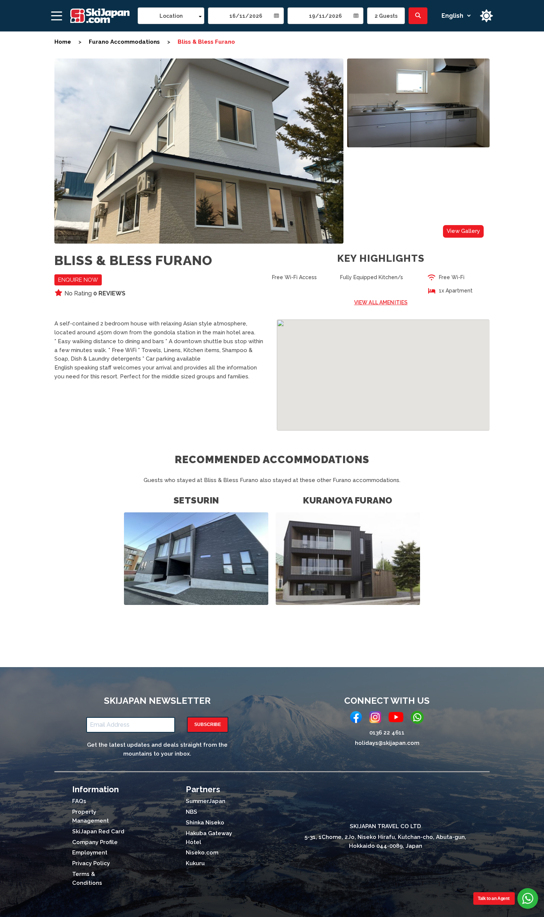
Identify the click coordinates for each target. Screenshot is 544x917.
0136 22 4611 (386, 732)
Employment (89, 852)
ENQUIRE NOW (78, 280)
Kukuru (195, 863)
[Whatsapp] (417, 719)
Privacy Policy (91, 863)
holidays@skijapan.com (387, 743)
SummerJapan (205, 801)
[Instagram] (375, 718)
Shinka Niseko (205, 822)
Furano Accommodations (124, 42)
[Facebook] (356, 718)
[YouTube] (396, 718)
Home (62, 42)
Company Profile (95, 842)
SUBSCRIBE (207, 724)
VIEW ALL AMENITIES (381, 302)
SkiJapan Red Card (98, 831)
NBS (191, 812)
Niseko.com (202, 852)
